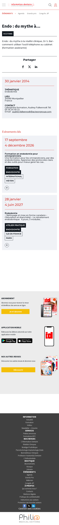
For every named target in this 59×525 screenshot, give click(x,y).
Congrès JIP (29, 483)
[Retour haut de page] (54, 518)
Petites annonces (29, 433)
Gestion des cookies (29, 509)
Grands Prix (29, 477)
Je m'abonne (15, 311)
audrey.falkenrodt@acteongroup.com (31, 112)
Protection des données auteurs (29, 502)
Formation (29, 422)
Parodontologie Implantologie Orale (29, 450)
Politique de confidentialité (30, 497)
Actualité (29, 420)
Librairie (30, 469)
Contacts (29, 491)
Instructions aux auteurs (29, 500)
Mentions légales (29, 494)
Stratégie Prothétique (29, 447)
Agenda (29, 475)
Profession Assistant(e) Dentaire (29, 455)
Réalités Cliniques (29, 444)
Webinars (29, 480)
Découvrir (18, 369)
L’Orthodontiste (29, 458)
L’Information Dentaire (29, 441)
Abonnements (29, 464)
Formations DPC (29, 436)
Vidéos (29, 425)
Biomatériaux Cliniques (29, 453)
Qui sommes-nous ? (29, 488)
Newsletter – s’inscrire (29, 428)
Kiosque (30, 466)
